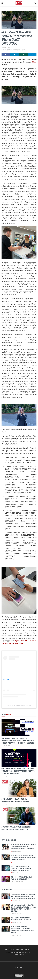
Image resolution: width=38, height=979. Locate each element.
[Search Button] (35, 3)
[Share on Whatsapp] (23, 54)
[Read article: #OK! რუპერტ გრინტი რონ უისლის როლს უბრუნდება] (6, 920)
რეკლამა (28, 950)
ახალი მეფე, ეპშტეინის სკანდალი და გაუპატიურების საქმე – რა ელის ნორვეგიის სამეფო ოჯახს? (23, 896)
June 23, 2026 (6, 745)
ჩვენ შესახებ (9, 950)
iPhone (34, 62)
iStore (21, 643)
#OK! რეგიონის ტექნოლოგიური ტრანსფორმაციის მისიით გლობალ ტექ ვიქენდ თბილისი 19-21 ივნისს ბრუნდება (18, 741)
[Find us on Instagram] (18, 967)
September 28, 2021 (17, 881)
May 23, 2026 (5, 804)
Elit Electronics (30, 641)
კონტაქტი (19, 950)
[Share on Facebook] (6, 54)
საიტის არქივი (19, 954)
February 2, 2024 (17, 851)
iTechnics (15, 643)
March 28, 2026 (6, 832)
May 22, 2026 (5, 776)
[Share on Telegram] (32, 54)
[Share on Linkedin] (14, 54)
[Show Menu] (2, 3)
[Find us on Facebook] (15, 967)
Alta (22, 641)
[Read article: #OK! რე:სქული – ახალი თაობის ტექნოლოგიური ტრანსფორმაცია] (19, 788)
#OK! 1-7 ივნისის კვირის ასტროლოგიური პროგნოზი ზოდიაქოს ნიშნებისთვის (21, 868)
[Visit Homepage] (19, 3)
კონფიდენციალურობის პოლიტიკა (18, 952)
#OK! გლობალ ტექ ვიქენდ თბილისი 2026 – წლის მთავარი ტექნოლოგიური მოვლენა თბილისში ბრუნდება (19, 771)
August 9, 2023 (6, 47)
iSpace (17, 641)
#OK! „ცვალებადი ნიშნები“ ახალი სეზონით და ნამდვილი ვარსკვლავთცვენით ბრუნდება (23, 846)
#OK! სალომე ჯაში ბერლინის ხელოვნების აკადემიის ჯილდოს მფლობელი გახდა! (23, 857)
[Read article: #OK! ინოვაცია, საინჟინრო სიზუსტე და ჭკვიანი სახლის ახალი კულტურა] (19, 816)
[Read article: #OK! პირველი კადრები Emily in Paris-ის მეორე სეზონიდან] (6, 879)
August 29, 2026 (16, 900)
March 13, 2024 (16, 862)
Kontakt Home (6, 643)
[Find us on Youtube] (21, 967)
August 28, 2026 (16, 913)
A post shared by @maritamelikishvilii (19, 705)
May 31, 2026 (15, 872)
